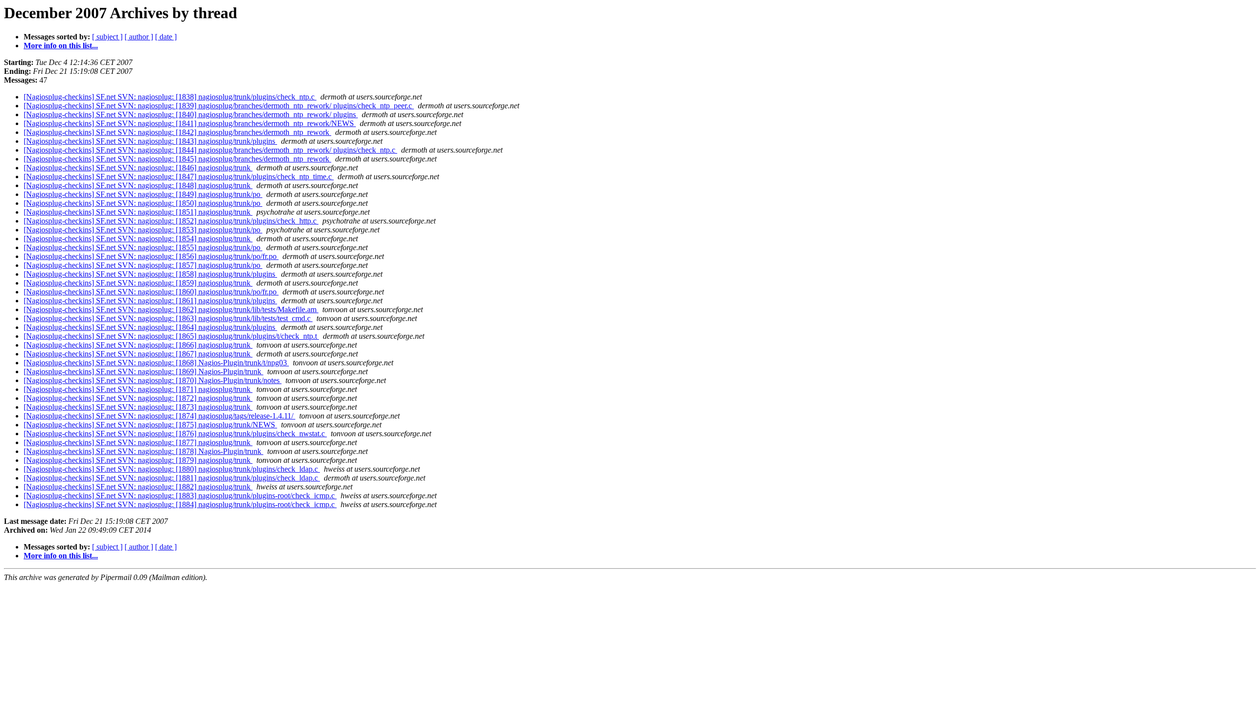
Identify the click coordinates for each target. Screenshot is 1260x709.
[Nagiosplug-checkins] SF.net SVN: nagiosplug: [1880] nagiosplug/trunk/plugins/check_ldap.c (172, 469)
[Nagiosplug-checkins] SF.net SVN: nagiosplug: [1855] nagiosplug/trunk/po (143, 247)
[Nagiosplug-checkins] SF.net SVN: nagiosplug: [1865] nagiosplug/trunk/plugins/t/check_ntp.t (171, 336)
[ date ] (166, 36)
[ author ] (139, 36)
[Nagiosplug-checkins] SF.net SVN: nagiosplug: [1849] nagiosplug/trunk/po (143, 194)
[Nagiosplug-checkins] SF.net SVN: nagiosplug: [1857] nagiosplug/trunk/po (143, 265)
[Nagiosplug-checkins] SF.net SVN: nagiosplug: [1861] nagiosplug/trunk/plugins (150, 300)
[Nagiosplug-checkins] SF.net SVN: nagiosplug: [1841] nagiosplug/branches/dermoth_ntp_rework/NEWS (190, 123)
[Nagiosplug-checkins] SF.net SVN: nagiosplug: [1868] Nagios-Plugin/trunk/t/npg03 (156, 362)
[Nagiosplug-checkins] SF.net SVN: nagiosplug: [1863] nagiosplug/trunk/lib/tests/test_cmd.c (168, 318)
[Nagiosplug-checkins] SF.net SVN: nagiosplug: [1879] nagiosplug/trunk (138, 460)
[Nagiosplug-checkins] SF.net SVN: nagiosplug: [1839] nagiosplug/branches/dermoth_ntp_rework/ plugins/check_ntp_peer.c (219, 105)
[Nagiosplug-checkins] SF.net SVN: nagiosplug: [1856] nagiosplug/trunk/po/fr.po (151, 256)
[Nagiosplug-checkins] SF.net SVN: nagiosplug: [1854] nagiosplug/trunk (138, 238)
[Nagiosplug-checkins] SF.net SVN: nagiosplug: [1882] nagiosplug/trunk (138, 487)
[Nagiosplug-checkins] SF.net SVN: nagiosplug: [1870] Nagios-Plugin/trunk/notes (153, 380)
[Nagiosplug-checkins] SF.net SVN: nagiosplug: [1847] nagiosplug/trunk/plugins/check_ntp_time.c (179, 176)
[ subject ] (107, 36)
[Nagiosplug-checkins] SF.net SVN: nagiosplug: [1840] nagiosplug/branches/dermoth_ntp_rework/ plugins (191, 114)
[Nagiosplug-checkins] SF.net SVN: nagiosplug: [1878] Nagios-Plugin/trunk (143, 451)
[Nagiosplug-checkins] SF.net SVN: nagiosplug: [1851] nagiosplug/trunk (138, 212)
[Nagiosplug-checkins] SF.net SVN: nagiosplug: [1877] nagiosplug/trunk (138, 442)
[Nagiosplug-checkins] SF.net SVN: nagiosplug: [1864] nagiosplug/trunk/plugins (150, 327)
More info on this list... (61, 45)
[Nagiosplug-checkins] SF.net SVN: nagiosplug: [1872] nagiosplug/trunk (138, 398)
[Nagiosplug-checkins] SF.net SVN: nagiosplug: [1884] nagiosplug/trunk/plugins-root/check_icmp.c (180, 504)
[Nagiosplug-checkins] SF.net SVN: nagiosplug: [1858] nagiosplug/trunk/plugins (150, 274)
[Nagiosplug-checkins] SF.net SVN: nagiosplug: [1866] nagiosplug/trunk (138, 345)
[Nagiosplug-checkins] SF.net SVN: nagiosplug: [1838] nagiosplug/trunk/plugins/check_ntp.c (170, 97)
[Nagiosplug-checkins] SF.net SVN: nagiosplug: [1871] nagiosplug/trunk (138, 389)
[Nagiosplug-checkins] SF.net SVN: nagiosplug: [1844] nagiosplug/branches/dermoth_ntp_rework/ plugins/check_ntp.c (210, 150)
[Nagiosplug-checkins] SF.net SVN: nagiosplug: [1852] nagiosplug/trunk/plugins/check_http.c (171, 221)
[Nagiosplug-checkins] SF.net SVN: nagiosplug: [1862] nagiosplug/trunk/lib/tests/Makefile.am (171, 309)
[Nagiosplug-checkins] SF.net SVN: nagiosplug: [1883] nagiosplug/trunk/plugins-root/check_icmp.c (180, 495)
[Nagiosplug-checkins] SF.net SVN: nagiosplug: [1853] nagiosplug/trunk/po (143, 230)
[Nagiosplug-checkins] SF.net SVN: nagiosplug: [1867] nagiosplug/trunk (138, 354)
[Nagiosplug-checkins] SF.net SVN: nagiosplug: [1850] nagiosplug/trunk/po (143, 203)
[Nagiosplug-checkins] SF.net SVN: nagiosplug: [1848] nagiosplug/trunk (138, 185)
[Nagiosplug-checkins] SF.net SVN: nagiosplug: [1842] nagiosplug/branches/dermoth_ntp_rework (177, 132)
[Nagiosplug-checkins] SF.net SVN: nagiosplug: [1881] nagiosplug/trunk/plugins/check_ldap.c (172, 478)
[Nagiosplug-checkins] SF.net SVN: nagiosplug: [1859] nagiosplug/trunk (138, 283)
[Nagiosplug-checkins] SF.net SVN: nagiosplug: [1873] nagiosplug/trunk (138, 407)
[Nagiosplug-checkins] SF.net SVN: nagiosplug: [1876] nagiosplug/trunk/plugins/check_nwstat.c (175, 433)
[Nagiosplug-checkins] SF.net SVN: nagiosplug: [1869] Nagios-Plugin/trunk (143, 371)
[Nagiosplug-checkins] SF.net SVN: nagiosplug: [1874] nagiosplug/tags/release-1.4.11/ (159, 416)
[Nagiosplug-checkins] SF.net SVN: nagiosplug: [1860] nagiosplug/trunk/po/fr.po (151, 292)
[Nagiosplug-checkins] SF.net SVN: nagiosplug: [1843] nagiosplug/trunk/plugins (150, 141)
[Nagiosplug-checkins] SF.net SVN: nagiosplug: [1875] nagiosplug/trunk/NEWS (150, 424)
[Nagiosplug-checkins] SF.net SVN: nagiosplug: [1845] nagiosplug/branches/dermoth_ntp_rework (177, 159)
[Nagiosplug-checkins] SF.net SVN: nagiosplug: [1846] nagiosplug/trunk (138, 167)
